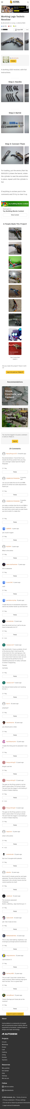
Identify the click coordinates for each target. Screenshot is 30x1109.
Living (13, 23)
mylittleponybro (11, 741)
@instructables (9, 1087)
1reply (5, 638)
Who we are (5, 1078)
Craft (3, 1050)
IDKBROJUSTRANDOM (13, 478)
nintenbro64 (10, 854)
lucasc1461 (9, 582)
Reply (15, 472)
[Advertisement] (15, 9)
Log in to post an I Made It (15, 372)
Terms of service (22, 1097)
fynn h (8, 703)
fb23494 (8, 546)
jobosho (8, 872)
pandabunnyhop (11, 600)
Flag (5, 468)
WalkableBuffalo (11, 936)
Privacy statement (8, 1100)
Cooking (4, 1052)
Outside (4, 1057)
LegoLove (9, 831)
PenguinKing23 (11, 762)
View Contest (15, 215)
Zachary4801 (10, 973)
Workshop (5, 1044)
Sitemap (4, 1076)
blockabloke (10, 621)
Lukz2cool (9, 896)
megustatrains (10, 955)
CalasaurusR (10, 645)
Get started (5, 1071)
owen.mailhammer (11, 564)
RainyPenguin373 (11, 453)
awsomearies (10, 722)
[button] (2, 2)
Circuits (4, 1042)
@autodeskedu (9, 1090)
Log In (15, 441)
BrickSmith (6, 23)
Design (4, 1047)
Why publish (6, 1068)
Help (3, 1073)
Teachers (4, 1060)
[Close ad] (27, 7)
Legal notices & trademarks (11, 1105)
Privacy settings (21, 1100)
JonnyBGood (10, 995)
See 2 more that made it (15, 358)
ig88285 (8, 528)
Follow (13, 61)
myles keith (9, 918)
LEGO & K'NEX (21, 23)
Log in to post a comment (15, 1014)
